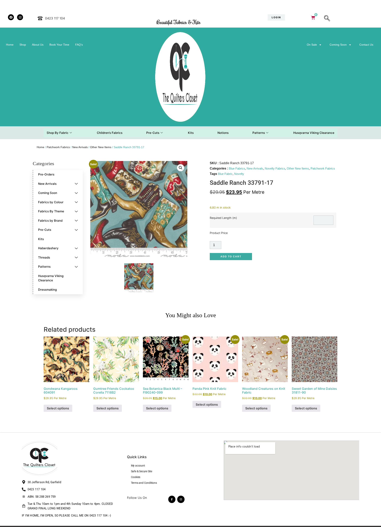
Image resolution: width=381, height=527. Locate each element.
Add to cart (230, 256)
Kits (191, 133)
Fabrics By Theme (51, 211)
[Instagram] (180, 499)
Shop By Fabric (57, 133)
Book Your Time (59, 44)
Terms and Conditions (144, 482)
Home (9, 44)
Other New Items (100, 147)
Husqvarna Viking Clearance (313, 133)
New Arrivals (80, 147)
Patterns (258, 133)
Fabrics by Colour (51, 202)
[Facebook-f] (171, 499)
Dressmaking (47, 289)
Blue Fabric (225, 173)
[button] (327, 19)
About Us (37, 44)
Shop (22, 44)
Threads (44, 257)
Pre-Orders (46, 174)
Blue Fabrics (237, 168)
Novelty (239, 173)
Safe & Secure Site (141, 471)
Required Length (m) (223, 218)
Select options (58, 408)
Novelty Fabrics (275, 168)
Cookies (135, 477)
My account (138, 465)
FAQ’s (79, 44)
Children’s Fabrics (109, 133)
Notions (223, 133)
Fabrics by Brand (50, 220)
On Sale (312, 44)
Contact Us (366, 44)
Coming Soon (338, 44)
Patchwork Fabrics (58, 147)
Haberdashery (48, 248)
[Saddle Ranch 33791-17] (138, 277)
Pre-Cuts (152, 133)
